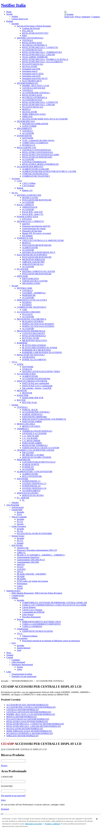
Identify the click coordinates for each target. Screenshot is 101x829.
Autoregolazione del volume (34, 228)
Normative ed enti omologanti (24, 676)
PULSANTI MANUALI (32, 64)
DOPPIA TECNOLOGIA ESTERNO (38, 326)
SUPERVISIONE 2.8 (31, 486)
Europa (20, 667)
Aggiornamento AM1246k (28, 562)
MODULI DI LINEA (26, 424)
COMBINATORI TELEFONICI (36, 176)
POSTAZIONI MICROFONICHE (36, 200)
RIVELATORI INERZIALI (34, 336)
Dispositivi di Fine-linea (32, 231)
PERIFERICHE (29, 295)
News (8, 652)
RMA (24, 35)
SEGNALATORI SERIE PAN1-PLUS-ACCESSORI (45, 119)
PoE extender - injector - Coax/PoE (36, 388)
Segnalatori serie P (29, 71)
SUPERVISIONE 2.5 (31, 481)
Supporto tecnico (13, 591)
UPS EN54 (27, 219)
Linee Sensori (28, 614)
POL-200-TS (27, 31)
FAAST (20, 567)
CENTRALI (27, 40)
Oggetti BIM (17, 510)
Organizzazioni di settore (22, 674)
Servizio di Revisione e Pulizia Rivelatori (34, 26)
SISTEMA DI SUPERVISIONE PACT (38, 252)
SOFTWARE (27, 138)
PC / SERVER (23, 498)
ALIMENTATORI (30, 247)
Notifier (15, 16)
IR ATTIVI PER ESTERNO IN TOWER (39, 348)
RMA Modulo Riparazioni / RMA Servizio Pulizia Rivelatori (37, 593)
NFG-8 (20, 571)
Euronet (15, 405)
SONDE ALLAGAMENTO (34, 359)
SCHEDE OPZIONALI (32, 414)
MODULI (26, 109)
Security (15, 286)
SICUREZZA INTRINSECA (34, 45)
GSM (24, 309)
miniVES (26, 224)
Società (9, 14)
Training (9, 655)
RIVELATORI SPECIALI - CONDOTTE (40, 47)
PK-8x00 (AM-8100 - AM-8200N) (31, 574)
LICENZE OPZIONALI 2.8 (34, 488)
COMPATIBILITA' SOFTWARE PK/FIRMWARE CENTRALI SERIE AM (54, 602)
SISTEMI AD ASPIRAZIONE (35, 124)
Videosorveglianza (29, 636)
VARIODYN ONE (25, 238)
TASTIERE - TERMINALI (34, 293)
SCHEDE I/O (28, 467)
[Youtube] (69, 14)
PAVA (19, 514)
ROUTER (21, 400)
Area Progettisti (12, 505)
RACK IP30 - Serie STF (32, 212)
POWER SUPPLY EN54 (27, 216)
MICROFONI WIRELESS (33, 259)
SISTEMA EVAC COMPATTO (30, 221)
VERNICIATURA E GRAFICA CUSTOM (40, 448)
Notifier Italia (13, 5)
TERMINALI (23, 429)
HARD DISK (23, 395)
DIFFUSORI (22, 276)
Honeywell (69, 17)
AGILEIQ (21, 569)
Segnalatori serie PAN (31, 76)
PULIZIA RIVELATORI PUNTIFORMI (34, 533)
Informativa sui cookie (33, 824)
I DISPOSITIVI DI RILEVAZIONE (37, 631)
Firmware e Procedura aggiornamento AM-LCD (37, 550)
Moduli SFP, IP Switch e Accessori (36, 233)
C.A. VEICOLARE (30, 436)
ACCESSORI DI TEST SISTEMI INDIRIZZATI (27, 705)
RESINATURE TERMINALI (34, 445)
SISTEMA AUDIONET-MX (29, 195)
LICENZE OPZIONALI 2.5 (34, 483)
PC (23, 500)
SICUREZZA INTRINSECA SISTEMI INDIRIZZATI (29, 733)
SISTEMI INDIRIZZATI (27, 83)
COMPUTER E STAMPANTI (35, 143)
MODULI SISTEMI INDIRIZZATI (21, 717)
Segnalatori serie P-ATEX (33, 74)
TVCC (14, 362)
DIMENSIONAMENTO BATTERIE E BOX (41, 622)
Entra (3, 800)
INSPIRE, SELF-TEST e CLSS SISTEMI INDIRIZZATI (30, 714)
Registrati (5, 809)
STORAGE (27, 369)
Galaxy (20, 586)
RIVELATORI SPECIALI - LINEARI (38, 54)
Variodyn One (23, 548)
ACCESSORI (28, 133)
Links (8, 672)
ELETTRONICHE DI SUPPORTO (32, 255)
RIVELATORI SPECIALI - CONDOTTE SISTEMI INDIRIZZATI (35, 724)
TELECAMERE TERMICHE (35, 57)
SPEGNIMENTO (24, 128)
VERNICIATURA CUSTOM (34, 281)
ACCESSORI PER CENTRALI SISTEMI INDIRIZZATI (30, 707)
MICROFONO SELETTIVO (34, 340)
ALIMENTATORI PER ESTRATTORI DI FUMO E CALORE (49, 171)
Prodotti (9, 21)
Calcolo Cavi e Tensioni (32, 610)
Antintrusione (22, 629)
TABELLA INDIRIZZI (32, 626)
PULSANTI (27, 314)
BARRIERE (22, 343)
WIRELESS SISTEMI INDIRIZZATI (22, 736)
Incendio (15, 24)
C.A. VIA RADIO (30, 438)
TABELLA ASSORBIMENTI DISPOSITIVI (41, 624)
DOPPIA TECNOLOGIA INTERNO (38, 324)
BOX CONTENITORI (32, 476)
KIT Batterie (27, 236)
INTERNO (27, 302)
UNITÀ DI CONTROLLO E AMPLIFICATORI (43, 240)
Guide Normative (19, 526)
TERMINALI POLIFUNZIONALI (37, 431)
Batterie (20, 188)
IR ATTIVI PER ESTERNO (34, 345)
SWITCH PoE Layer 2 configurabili (37, 386)
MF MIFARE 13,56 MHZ (33, 455)
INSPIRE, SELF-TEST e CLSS (35, 85)
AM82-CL (21, 552)
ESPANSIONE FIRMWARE (34, 417)
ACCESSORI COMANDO (28, 312)
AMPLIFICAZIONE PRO (33, 262)
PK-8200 (20, 576)
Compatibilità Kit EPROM (33, 612)
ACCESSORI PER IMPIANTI (30, 166)
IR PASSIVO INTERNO (33, 321)
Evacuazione (22, 638)
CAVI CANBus (29, 183)
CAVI (19, 181)
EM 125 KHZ (28, 452)
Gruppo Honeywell (20, 19)
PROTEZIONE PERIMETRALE (31, 331)
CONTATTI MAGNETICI (33, 333)
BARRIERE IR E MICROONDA (36, 350)
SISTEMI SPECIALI (26, 121)
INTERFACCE (28, 145)
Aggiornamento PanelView (28, 557)
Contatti (9, 657)
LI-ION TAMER (29, 126)
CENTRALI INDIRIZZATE (34, 162)
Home (8, 12)
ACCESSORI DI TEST (32, 50)
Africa (19, 669)
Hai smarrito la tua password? (13, 795)
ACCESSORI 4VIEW (26, 374)
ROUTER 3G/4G (29, 402)
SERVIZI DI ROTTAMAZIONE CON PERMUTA (44, 419)
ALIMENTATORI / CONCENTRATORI (34, 471)
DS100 (20, 588)
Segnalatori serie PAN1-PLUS (34, 78)
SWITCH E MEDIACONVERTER (32, 381)
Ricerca (4, 765)
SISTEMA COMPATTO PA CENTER (38, 271)
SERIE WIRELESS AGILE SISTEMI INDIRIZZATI (29, 731)
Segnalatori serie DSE (31, 69)
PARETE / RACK (30, 409)
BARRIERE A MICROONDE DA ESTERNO (42, 352)
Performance (22, 583)
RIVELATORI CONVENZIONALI (37, 152)
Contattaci (96, 17)
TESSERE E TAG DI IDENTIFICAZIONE (35, 450)
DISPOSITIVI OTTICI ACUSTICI (32, 300)
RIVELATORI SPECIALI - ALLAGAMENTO (42, 62)
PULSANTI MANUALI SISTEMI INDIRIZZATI (27, 719)
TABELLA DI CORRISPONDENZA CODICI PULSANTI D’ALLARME (54, 605)
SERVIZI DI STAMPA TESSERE (36, 457)
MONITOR (22, 390)
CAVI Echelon (28, 186)
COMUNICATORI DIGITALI (35, 174)
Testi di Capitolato (19, 517)
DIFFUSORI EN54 (30, 278)
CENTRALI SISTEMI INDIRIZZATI (22, 709)
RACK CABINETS (25, 205)
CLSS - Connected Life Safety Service (38, 140)
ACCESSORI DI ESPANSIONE (36, 379)
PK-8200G (21, 579)
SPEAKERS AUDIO (31, 283)
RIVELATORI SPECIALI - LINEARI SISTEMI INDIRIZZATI (33, 726)
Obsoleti (15, 502)
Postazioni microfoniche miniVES (36, 226)
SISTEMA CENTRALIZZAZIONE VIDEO (41, 371)
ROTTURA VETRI (30, 338)
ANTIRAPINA (28, 357)
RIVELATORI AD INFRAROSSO (37, 157)
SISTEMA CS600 (24, 288)
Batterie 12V (27, 190)
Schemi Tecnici (18, 536)
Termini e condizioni (52, 824)
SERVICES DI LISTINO (27, 493)
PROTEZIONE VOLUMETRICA (31, 319)
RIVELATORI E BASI (32, 43)
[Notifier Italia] (65, 12)
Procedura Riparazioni (31, 617)
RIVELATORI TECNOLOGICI (30, 355)
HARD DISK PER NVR (32, 398)
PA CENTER (22, 269)
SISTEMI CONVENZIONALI (30, 38)
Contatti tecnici (18, 595)
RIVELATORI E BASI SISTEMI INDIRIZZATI (27, 721)
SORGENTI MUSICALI (33, 264)
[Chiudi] (97, 819)
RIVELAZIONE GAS (26, 147)
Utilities (15, 598)
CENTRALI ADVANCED (33, 88)
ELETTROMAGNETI (32, 81)
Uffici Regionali (18, 662)
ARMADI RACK (29, 207)
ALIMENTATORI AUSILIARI (35, 169)
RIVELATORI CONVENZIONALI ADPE (40, 155)
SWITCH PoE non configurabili (35, 383)
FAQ (14, 643)
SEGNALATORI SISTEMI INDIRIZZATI (24, 728)
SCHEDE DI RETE (30, 464)
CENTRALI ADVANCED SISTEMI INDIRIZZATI (28, 712)
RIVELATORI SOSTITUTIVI (35, 33)
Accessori (16, 178)
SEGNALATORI (29, 66)
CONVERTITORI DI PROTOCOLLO (38, 462)
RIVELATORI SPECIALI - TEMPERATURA (42, 52)
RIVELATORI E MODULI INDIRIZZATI (40, 164)
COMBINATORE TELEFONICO (31, 307)
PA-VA (15, 193)
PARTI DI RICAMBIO (32, 421)
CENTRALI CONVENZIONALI (36, 150)
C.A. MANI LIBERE (31, 440)
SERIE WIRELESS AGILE (34, 114)
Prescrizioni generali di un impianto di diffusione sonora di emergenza (51, 641)
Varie (19, 650)
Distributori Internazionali (22, 664)
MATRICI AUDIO (30, 197)
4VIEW (20, 364)
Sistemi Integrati (23, 648)
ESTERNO (27, 305)
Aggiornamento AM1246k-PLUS (31, 560)
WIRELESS (27, 116)
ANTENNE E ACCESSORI (34, 433)
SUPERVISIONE (24, 135)
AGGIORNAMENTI (31, 490)
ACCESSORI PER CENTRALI (36, 93)
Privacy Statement (82, 17)
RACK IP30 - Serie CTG (32, 214)
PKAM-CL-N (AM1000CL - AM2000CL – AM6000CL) (41, 555)
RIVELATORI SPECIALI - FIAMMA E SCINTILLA (45, 59)
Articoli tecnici (18, 507)
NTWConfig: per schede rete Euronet (32, 581)
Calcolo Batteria (29, 607)
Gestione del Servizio (31, 28)
